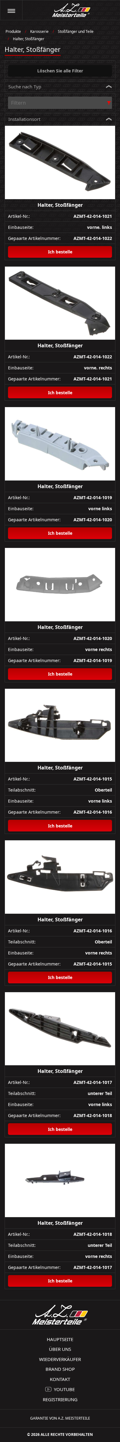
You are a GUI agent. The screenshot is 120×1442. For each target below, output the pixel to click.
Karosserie (39, 31)
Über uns (60, 1349)
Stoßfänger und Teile (76, 31)
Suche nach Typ (24, 86)
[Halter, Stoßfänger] (60, 162)
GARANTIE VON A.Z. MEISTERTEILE (60, 1418)
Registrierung (60, 1399)
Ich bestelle (60, 252)
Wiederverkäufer (60, 1359)
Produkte (13, 31)
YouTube (64, 1389)
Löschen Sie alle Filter (60, 71)
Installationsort (24, 119)
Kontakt (60, 1379)
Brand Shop (60, 1369)
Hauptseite (60, 1339)
